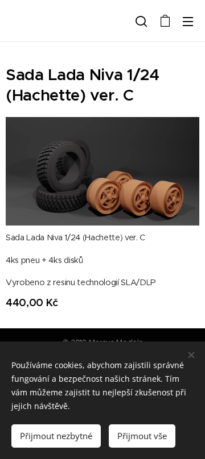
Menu (188, 21)
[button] (141, 21)
